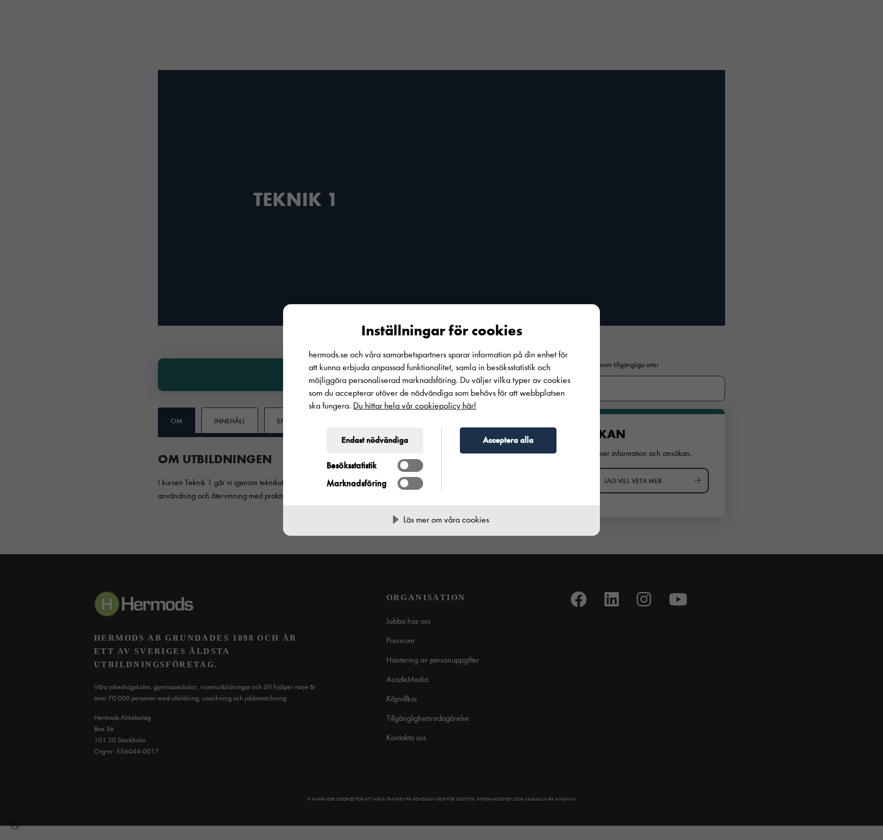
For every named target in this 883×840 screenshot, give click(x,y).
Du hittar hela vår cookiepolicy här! (414, 405)
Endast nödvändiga (374, 440)
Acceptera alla (508, 440)
